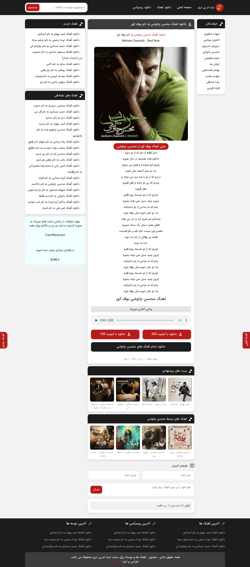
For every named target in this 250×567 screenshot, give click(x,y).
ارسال (96, 490)
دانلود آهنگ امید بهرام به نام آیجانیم (58, 34)
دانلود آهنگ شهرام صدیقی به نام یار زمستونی (53, 190)
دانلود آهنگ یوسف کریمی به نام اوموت (57, 76)
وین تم (116, 562)
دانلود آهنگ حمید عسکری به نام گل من (56, 112)
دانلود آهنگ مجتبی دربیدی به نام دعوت (56, 106)
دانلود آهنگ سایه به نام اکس (62, 64)
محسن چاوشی (142, 35)
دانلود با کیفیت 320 (164, 334)
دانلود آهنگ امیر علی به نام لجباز (60, 208)
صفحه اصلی (184, 7)
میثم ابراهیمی (212, 58)
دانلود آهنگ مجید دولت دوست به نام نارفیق (53, 148)
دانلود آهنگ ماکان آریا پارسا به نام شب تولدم (53, 202)
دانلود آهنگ (164, 7)
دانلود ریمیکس (142, 7)
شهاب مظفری (212, 34)
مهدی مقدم (213, 76)
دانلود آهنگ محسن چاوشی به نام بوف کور (158, 24)
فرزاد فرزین (213, 88)
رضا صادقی (213, 82)
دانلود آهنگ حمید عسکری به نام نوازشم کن (54, 46)
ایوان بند (214, 64)
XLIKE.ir (55, 260)
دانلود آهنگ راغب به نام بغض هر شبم (58, 160)
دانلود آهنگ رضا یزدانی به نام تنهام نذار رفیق (53, 142)
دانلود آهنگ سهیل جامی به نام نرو (59, 82)
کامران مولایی (212, 40)
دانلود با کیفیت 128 (112, 334)
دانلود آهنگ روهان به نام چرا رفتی (60, 70)
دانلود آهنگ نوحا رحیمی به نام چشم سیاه (55, 40)
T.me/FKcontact (55, 235)
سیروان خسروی (211, 46)
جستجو (33, 7)
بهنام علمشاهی (211, 70)
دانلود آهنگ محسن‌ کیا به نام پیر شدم (57, 154)
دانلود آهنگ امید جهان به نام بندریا (59, 124)
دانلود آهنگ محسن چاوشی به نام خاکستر (55, 184)
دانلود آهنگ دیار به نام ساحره (62, 118)
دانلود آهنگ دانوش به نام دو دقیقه (59, 196)
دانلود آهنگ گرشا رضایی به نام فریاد (58, 178)
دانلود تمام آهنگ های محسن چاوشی (141, 346)
